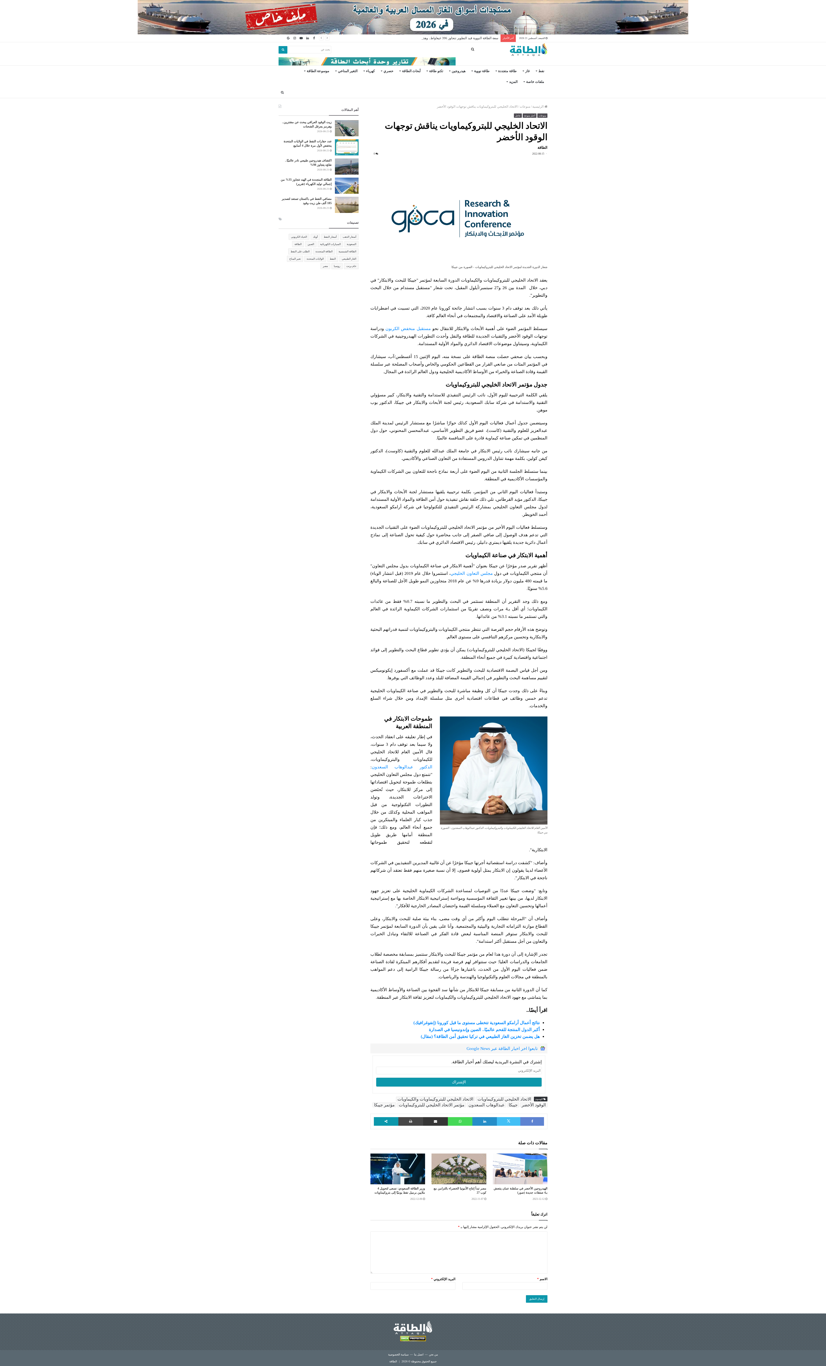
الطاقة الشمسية (347, 251)
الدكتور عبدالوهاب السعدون (402, 766)
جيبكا (513, 1104)
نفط (541, 71)
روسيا (337, 266)
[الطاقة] (528, 49)
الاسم (542, 1279)
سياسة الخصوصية (398, 1354)
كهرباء (370, 71)
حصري (388, 71)
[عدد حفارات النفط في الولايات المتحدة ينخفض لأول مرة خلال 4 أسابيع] (347, 147)
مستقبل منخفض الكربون (408, 328)
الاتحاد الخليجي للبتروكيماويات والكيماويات (435, 1099)
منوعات (525, 106)
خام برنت (351, 266)
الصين (311, 244)
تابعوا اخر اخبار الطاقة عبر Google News (502, 1048)
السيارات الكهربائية (330, 244)
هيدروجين (458, 71)
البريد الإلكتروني (443, 1279)
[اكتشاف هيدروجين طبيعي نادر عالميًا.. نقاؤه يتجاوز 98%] (347, 166)
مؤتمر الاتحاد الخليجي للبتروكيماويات (431, 1104)
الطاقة (298, 244)
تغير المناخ (295, 258)
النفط (333, 258)
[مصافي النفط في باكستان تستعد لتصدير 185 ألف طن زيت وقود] (347, 205)
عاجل (518, 115)
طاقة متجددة (507, 71)
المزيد (513, 82)
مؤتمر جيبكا (384, 1104)
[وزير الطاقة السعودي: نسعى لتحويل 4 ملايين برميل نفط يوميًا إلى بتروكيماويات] (397, 1169)
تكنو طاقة (436, 71)
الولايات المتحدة (315, 258)
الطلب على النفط (300, 251)
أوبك (315, 236)
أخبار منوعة (529, 115)
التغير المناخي (348, 71)
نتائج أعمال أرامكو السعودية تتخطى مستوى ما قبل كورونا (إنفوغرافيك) (476, 1022)
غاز (527, 71)
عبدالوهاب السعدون (486, 1104)
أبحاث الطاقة (411, 71)
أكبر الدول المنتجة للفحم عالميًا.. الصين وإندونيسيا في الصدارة (484, 1029)
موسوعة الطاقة (318, 71)
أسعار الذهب (349, 236)
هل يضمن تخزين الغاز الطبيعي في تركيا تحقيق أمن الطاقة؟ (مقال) (480, 1036)
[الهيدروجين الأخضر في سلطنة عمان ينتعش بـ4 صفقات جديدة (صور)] (520, 1169)
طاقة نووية (482, 71)
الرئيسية (538, 106)
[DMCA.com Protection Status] (413, 1339)
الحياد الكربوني (299, 236)
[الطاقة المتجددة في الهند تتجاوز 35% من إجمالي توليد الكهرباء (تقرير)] (347, 186)
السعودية (351, 244)
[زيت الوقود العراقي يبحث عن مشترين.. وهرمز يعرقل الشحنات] (347, 128)
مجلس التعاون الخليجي (471, 573)
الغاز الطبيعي (349, 258)
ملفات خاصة (535, 82)
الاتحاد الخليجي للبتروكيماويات (504, 1099)
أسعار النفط (330, 236)
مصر (325, 266)
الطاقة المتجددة (324, 251)
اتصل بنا (419, 1354)
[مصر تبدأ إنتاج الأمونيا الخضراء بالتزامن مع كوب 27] (458, 1169)
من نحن (433, 1354)
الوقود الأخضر (534, 1104)
